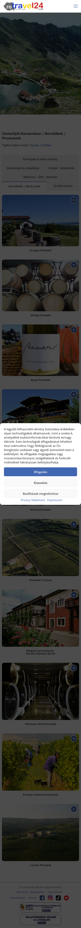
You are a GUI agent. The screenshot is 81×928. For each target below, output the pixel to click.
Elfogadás (40, 472)
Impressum (54, 500)
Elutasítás (40, 483)
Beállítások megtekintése (40, 494)
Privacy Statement (33, 500)
